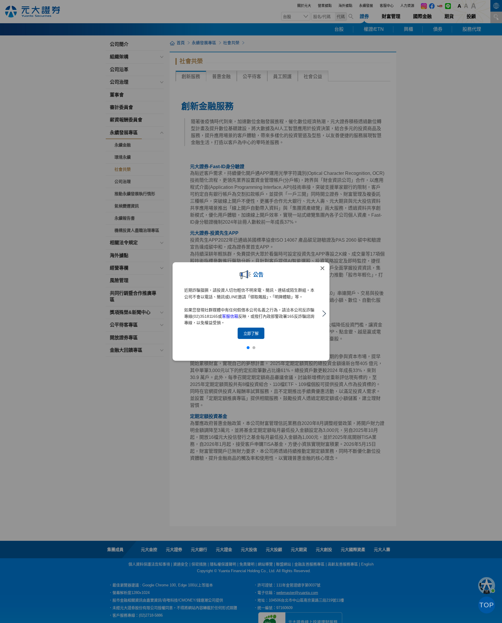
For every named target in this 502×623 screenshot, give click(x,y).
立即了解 (251, 333)
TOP (486, 605)
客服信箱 (230, 316)
